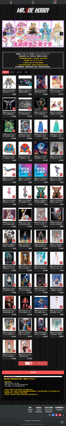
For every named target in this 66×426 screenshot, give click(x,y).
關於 (30, 407)
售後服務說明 (48, 411)
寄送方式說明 (48, 409)
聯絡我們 (30, 409)
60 (39, 363)
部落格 (30, 411)
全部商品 (38, 407)
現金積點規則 (59, 407)
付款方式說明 (49, 407)
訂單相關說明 (38, 411)
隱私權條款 (59, 409)
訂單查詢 (38, 409)
